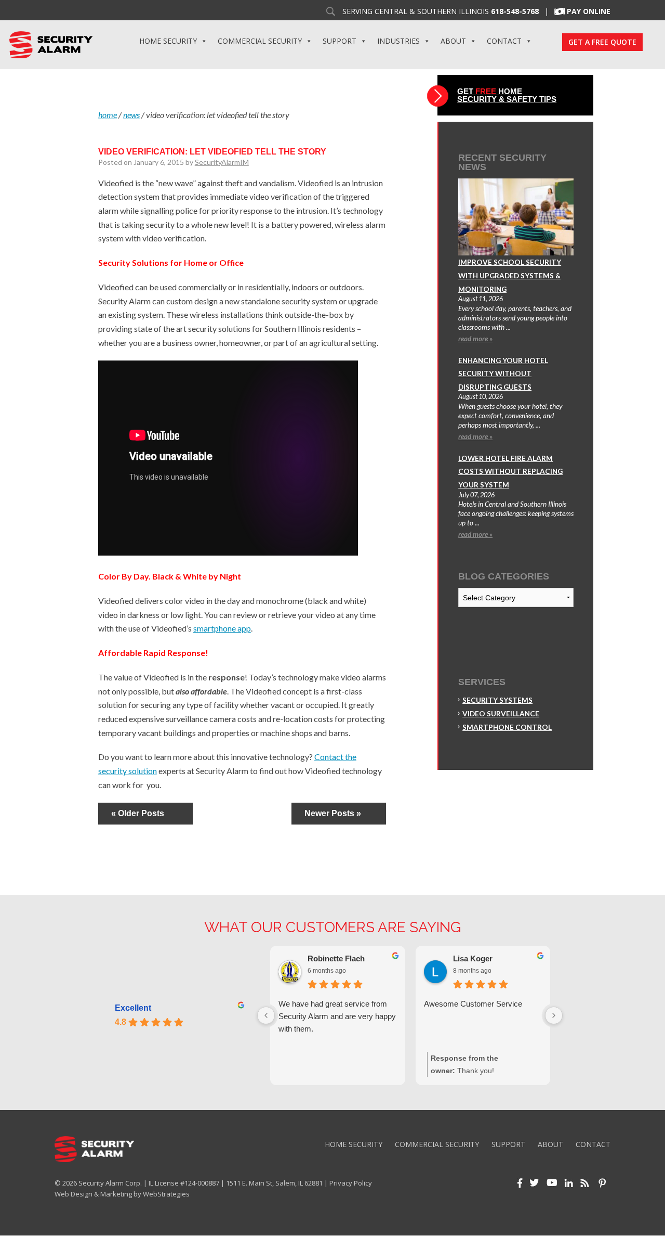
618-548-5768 (515, 11)
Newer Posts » (332, 813)
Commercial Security (260, 41)
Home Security (168, 41)
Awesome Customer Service (473, 1003)
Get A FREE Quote (602, 42)
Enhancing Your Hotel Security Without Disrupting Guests (503, 373)
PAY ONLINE (588, 11)
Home (107, 115)
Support (339, 41)
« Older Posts (137, 813)
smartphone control (507, 727)
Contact (504, 41)
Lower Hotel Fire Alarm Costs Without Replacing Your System (510, 471)
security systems (497, 700)
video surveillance (500, 714)
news (131, 115)
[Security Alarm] (51, 43)
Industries (398, 41)
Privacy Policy (350, 1183)
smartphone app (222, 628)
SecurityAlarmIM (222, 162)
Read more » (475, 338)
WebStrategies (166, 1194)
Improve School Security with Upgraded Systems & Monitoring (509, 275)
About (453, 41)
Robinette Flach (336, 958)
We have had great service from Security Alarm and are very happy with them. (337, 1016)
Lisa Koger (473, 958)
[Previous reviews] (266, 1015)
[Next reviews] (554, 1015)
